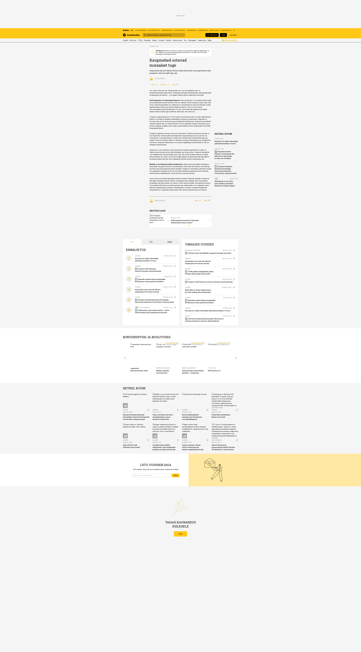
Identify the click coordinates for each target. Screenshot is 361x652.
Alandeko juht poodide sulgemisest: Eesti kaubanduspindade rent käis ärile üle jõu (164, 447)
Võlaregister (192, 40)
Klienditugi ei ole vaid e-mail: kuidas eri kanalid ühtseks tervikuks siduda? (225, 183)
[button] (151, 475)
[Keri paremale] (210, 221)
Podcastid (147, 40)
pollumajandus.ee (226, 30)
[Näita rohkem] (234, 30)
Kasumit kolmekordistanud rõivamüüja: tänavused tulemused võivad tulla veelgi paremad (136, 417)
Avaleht (125, 40)
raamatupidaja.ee (191, 30)
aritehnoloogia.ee (214, 30)
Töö (185, 40)
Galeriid (168, 40)
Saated (137, 297)
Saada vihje (202, 40)
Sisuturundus (177, 40)
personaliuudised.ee (154, 30)
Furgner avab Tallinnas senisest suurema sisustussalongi (210, 282)
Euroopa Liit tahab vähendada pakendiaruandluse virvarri (207, 311)
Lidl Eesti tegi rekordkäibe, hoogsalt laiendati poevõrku (209, 253)
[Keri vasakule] (168, 221)
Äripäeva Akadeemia (163, 368)
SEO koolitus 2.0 (214, 371)
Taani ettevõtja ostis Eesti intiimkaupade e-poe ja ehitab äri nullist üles (162, 417)
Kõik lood (133, 40)
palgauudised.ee (203, 30)
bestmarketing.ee (141, 30)
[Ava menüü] (132, 30)
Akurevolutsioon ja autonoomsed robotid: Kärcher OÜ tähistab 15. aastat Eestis (223, 447)
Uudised (138, 256)
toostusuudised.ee (179, 30)
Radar (209, 40)
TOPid (140, 40)
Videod (154, 40)
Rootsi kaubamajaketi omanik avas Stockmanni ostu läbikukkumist (192, 417)
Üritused (161, 40)
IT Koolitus (212, 368)
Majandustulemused (192, 250)
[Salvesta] (175, 256)
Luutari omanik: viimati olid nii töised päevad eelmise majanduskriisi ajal (192, 447)
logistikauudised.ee (167, 30)
